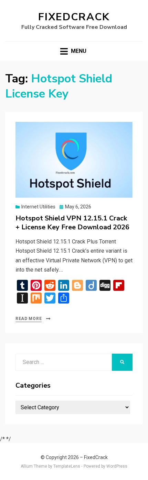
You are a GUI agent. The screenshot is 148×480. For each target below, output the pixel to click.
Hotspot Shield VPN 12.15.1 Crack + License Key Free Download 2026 (72, 223)
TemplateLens (66, 466)
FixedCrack (74, 17)
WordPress (116, 466)
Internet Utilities (38, 206)
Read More (28, 318)
